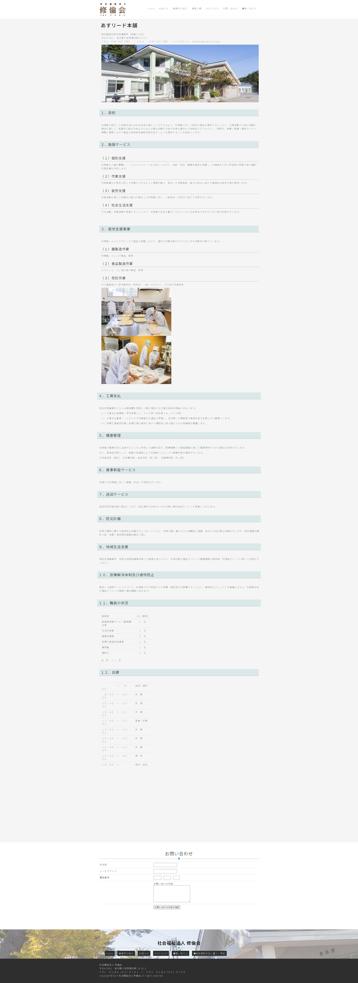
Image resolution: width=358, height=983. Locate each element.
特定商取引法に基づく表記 (210, 953)
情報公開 (197, 8)
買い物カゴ (250, 8)
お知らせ (164, 8)
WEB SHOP (212, 8)
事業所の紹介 (180, 8)
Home (151, 8)
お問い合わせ (230, 8)
